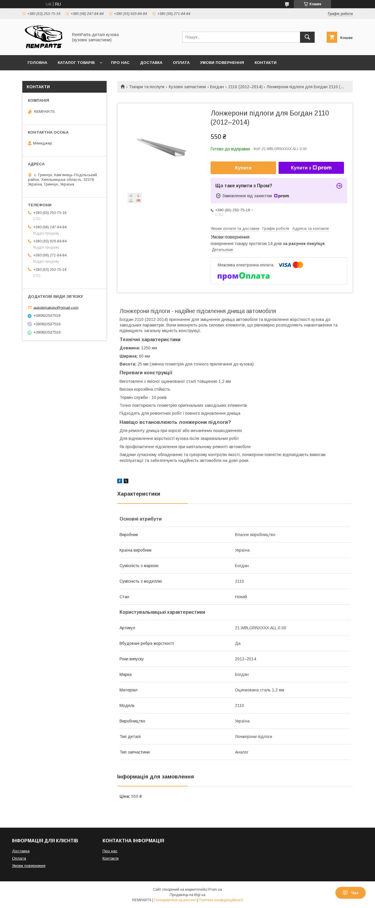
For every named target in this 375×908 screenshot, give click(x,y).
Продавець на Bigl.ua (187, 895)
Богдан (217, 86)
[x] (126, 481)
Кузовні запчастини (187, 86)
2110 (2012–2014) (245, 86)
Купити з (301, 167)
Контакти (266, 62)
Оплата (181, 62)
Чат (355, 892)
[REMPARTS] (43, 47)
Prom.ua (215, 889)
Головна (37, 62)
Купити (243, 167)
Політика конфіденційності (221, 900)
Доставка (151, 62)
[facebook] (119, 481)
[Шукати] (307, 37)
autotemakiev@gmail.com (56, 307)
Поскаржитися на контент (175, 900)
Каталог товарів (76, 62)
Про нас (120, 62)
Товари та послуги (146, 86)
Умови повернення (222, 62)
